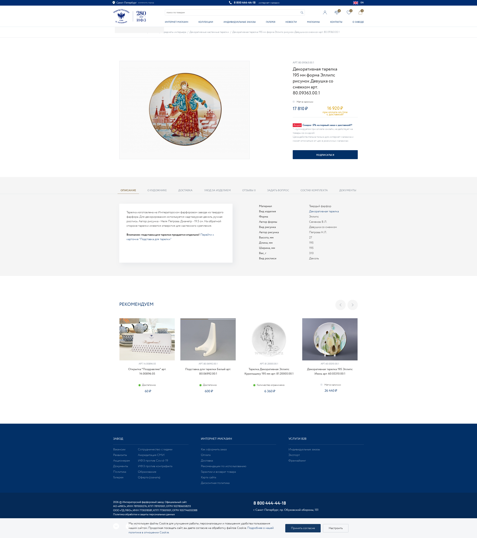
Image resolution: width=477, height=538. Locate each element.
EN (362, 2)
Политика (119, 472)
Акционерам (121, 461)
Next (353, 305)
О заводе (358, 22)
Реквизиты (120, 455)
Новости (291, 22)
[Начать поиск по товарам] (302, 12)
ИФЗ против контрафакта (155, 466)
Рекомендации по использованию (223, 466)
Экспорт (294, 455)
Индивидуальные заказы (240, 22)
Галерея (270, 22)
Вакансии (119, 449)
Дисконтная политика (215, 483)
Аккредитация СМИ (151, 455)
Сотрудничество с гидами (155, 449)
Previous (340, 305)
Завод (118, 439)
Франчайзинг (297, 461)
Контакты (336, 22)
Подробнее (147, 403)
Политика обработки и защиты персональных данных (144, 514)
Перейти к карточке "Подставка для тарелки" (170, 237)
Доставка (207, 461)
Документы (120, 466)
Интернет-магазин (176, 22)
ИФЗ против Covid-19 (153, 461)
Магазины (313, 22)
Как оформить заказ (214, 449)
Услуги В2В (297, 439)
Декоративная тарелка (324, 211)
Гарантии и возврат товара (218, 472)
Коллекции (205, 22)
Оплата (206, 455)
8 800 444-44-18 (245, 3)
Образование (147, 472)
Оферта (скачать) (149, 477)
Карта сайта (208, 477)
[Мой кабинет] (325, 12)
